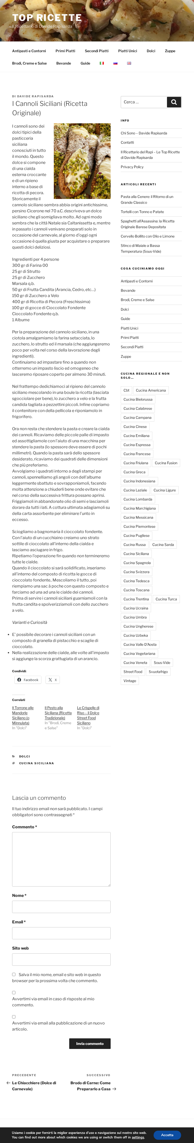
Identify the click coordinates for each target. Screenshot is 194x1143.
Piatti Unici (127, 51)
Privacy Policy (132, 167)
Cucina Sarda (163, 544)
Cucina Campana (138, 417)
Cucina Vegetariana (139, 653)
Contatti (127, 142)
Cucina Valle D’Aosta (140, 644)
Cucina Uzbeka (136, 635)
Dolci (151, 51)
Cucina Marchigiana (140, 508)
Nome (19, 895)
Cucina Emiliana (137, 435)
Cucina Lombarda (138, 499)
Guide (85, 63)
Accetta (167, 1135)
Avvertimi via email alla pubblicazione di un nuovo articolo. (58, 1026)
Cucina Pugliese (137, 535)
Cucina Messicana (138, 517)
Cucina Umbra (135, 617)
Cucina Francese (137, 454)
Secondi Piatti (97, 51)
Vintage (130, 681)
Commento (24, 827)
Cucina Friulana (136, 463)
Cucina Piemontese (139, 526)
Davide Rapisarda (35, 96)
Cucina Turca (166, 599)
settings (138, 1137)
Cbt (126, 390)
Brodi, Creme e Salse (29, 63)
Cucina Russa (135, 544)
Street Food (133, 671)
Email (19, 922)
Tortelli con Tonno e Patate (142, 212)
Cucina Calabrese (138, 408)
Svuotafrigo (158, 671)
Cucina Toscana (137, 590)
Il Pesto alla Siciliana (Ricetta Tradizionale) (58, 713)
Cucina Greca (135, 472)
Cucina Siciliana (37, 763)
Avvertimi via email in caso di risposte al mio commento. (53, 1002)
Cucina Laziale (135, 490)
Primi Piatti (65, 51)
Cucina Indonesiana (139, 481)
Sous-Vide (162, 662)
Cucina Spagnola (137, 563)
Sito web (20, 948)
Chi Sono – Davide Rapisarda (144, 133)
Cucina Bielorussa (138, 399)
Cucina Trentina (136, 599)
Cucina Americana (151, 390)
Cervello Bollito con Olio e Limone (148, 236)
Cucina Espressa (137, 445)
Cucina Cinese (135, 426)
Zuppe (170, 51)
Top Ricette (47, 17)
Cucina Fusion (166, 463)
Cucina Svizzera (137, 572)
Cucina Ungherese (138, 626)
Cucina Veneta (135, 662)
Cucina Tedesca (137, 581)
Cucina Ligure (165, 490)
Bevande (63, 63)
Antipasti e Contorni (29, 51)
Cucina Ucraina (136, 608)
